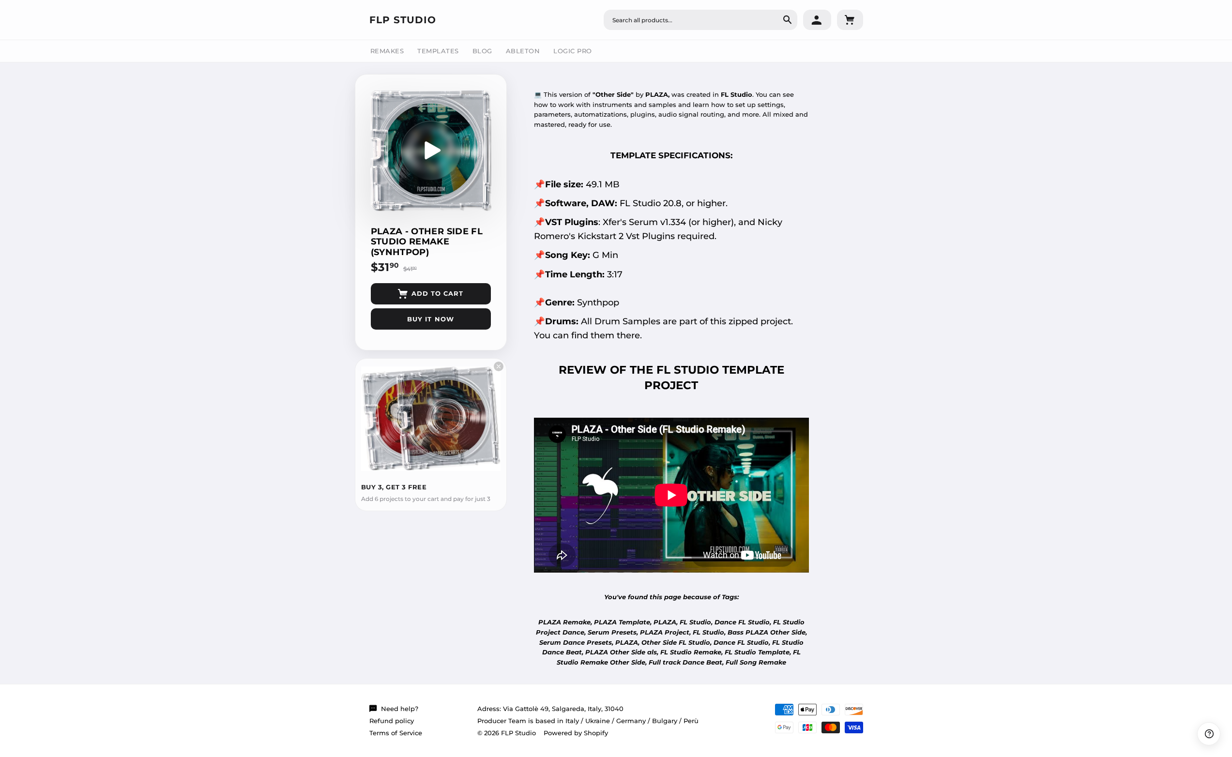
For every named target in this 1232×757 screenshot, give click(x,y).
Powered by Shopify (576, 733)
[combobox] (700, 20)
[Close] (498, 366)
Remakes (387, 51)
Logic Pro (572, 51)
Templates (438, 51)
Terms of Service (395, 733)
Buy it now (430, 319)
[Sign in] (817, 20)
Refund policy (391, 721)
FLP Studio (402, 20)
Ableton (523, 51)
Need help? (399, 708)
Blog (482, 51)
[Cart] (850, 20)
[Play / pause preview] (431, 151)
